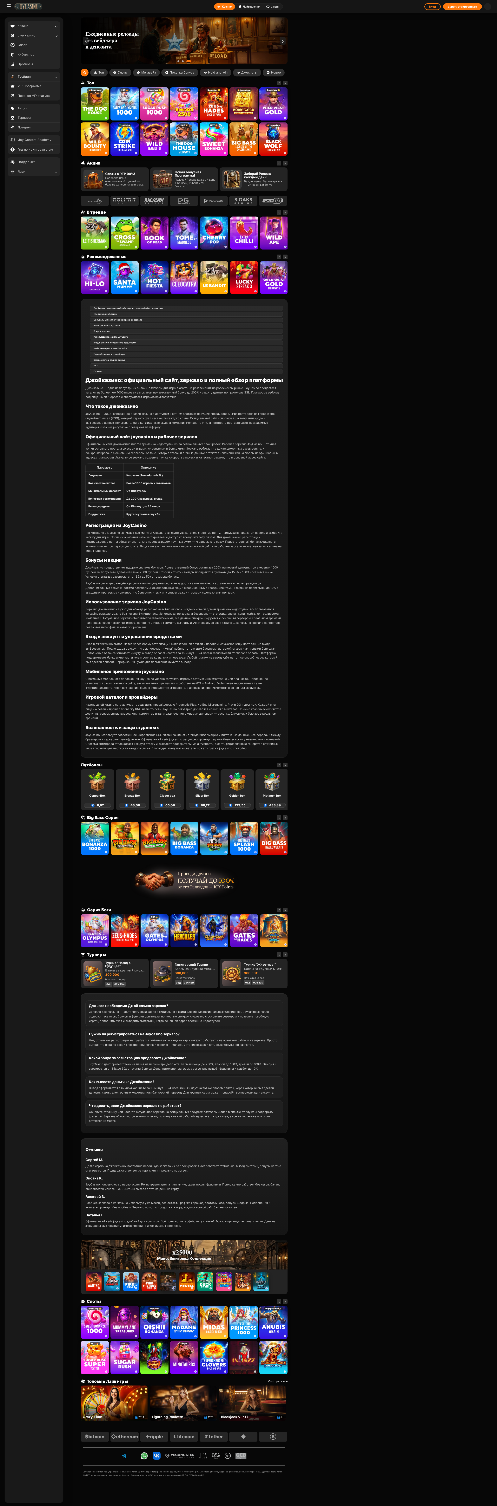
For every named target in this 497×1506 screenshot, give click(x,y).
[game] (154, 139)
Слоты (123, 72)
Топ (101, 72)
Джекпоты (249, 72)
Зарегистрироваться (462, 6)
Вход (432, 6)
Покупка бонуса (182, 72)
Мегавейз (148, 72)
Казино (227, 6)
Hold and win (218, 72)
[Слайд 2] (186, 61)
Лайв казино (251, 6)
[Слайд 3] (190, 61)
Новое (276, 72)
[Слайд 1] (179, 61)
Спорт (275, 6)
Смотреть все (278, 1381)
